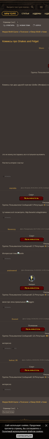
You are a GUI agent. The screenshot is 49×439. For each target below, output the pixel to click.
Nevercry (12, 229)
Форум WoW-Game (10, 32)
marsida (12, 188)
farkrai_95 (13, 360)
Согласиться (24, 436)
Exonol (15, 319)
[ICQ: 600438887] (14, 348)
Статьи (25, 14)
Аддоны (37, 14)
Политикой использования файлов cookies (22, 431)
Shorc (41, 48)
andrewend (12, 271)
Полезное (24, 32)
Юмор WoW (35, 32)
